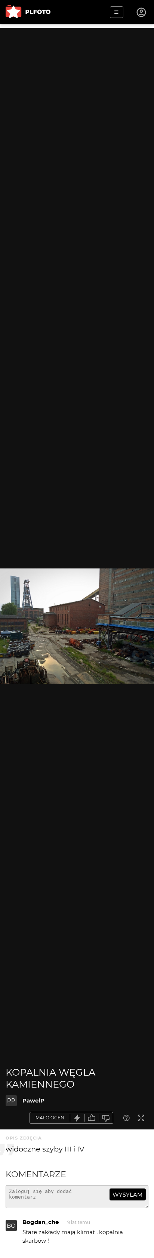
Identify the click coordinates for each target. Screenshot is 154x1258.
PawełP (33, 1100)
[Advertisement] (77, 105)
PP (11, 1100)
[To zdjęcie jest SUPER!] (77, 1118)
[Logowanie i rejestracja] (142, 12)
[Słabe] (106, 1118)
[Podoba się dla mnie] (91, 1118)
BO (11, 1225)
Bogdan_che (40, 1221)
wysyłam (127, 1194)
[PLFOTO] (28, 12)
